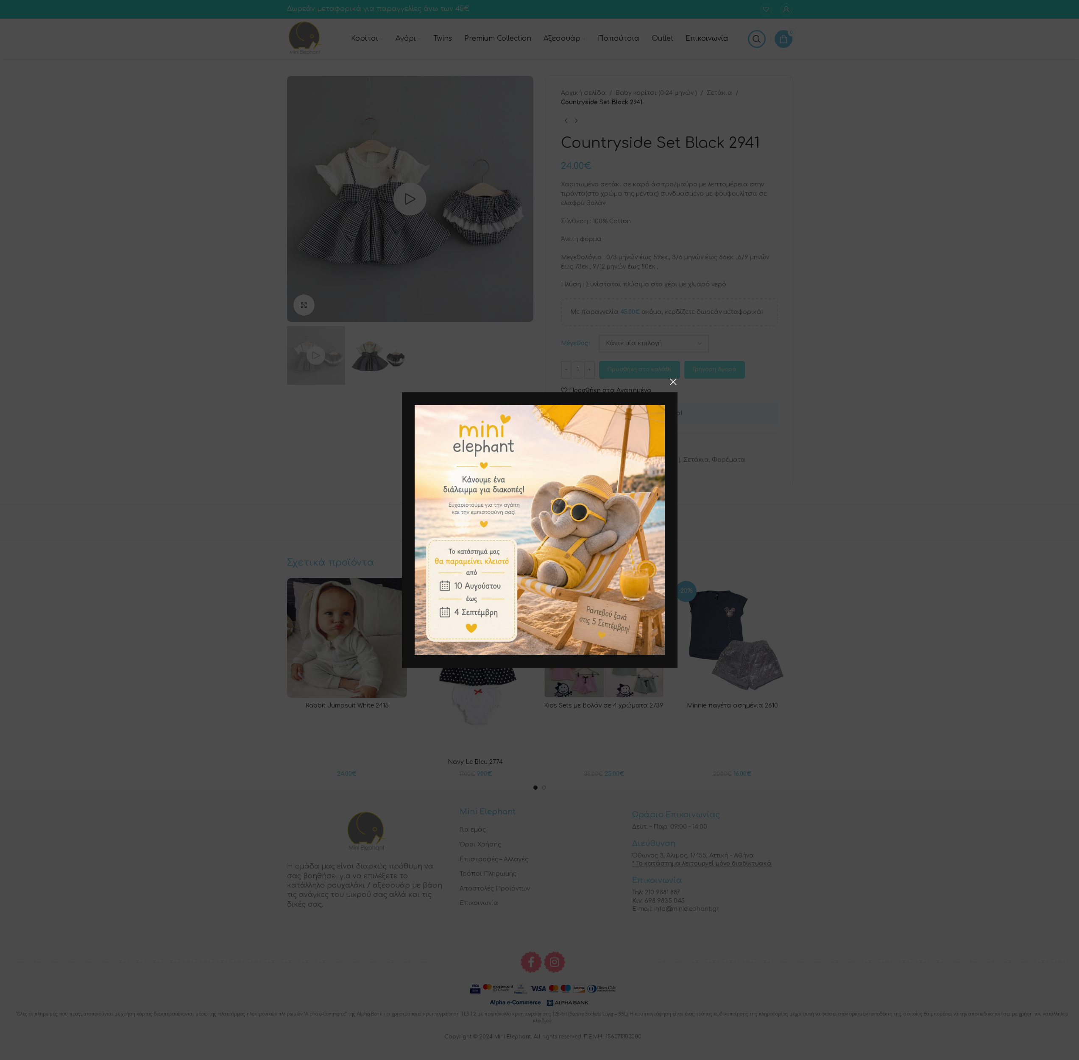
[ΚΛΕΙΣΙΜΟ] (673, 381)
